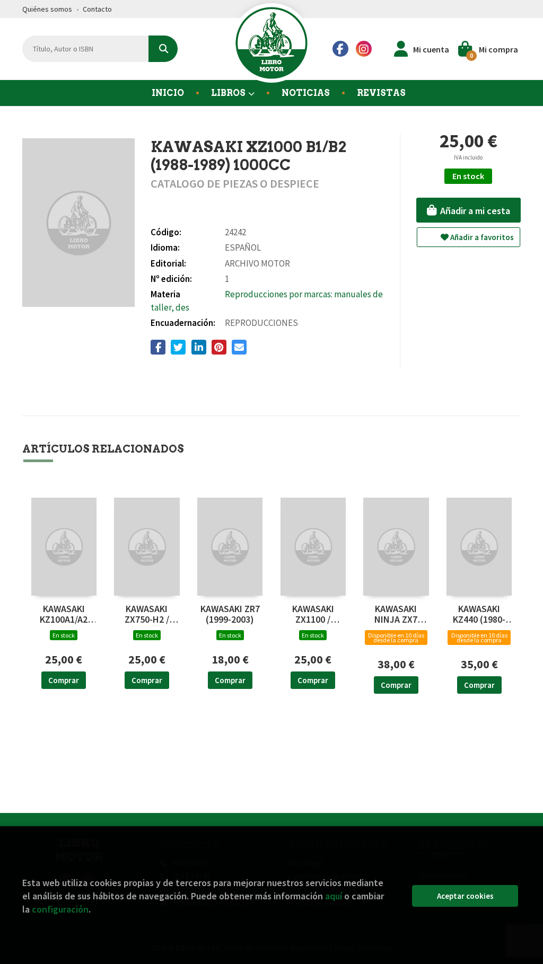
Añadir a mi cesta (474, 211)
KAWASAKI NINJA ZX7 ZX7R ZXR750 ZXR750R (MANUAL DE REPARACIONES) (396, 614)
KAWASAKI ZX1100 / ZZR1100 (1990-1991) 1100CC (313, 614)
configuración (60, 909)
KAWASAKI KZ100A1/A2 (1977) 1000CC (63, 614)
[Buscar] (163, 49)
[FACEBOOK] (340, 49)
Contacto (97, 9)
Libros (229, 93)
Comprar (63, 680)
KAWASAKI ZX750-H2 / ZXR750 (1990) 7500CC (147, 614)
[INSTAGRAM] (364, 49)
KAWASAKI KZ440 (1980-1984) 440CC (479, 614)
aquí (333, 896)
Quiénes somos (47, 9)
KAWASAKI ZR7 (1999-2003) (230, 614)
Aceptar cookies (465, 896)
